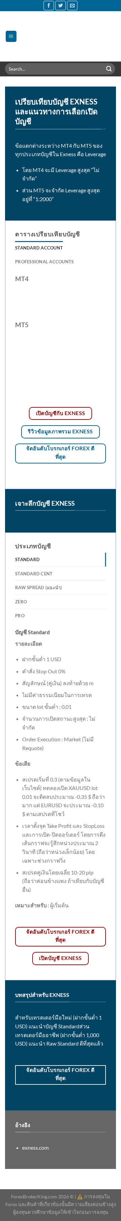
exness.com (35, 1147)
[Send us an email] (72, 5)
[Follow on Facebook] (48, 5)
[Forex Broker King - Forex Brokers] (66, 36)
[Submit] (109, 69)
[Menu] (11, 36)
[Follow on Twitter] (60, 5)
